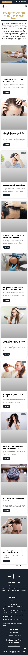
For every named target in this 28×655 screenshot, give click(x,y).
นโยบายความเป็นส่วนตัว (14, 646)
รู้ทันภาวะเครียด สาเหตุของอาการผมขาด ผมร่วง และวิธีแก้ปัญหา (14, 342)
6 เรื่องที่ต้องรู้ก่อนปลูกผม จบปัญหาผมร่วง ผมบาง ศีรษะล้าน (14, 552)
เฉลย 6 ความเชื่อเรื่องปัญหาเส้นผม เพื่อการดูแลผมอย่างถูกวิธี (13, 448)
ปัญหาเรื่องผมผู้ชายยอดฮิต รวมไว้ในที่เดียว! (13, 500)
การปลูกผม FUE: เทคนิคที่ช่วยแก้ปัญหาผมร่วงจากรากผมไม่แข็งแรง (13, 288)
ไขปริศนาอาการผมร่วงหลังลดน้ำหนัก (14, 185)
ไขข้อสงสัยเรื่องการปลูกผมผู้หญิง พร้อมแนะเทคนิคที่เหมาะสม (13, 134)
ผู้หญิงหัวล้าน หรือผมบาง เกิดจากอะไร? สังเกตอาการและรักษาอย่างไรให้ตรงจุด (14, 620)
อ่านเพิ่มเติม (6, 92)
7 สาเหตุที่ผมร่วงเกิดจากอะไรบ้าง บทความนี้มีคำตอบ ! (13, 80)
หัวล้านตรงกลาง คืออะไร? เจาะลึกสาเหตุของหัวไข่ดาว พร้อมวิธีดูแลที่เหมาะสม (14, 611)
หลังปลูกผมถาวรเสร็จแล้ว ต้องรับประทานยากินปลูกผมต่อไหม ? (13, 236)
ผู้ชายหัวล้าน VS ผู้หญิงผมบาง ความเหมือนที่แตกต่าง (14, 395)
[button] (26, 6)
